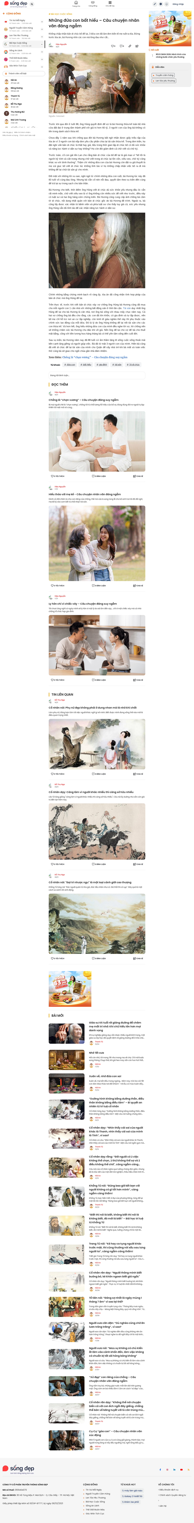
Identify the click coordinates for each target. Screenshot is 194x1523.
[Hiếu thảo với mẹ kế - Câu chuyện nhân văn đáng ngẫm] (97, 543)
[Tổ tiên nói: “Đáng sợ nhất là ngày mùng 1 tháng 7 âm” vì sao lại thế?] (67, 1307)
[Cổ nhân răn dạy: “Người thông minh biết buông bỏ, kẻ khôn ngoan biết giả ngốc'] (67, 1282)
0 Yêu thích (59, 476)
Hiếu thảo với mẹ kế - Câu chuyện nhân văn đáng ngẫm (85, 494)
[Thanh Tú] (91, 1043)
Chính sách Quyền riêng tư (172, 1495)
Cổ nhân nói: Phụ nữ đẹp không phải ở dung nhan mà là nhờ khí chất (93, 708)
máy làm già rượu (133, 1490)
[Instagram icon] (167, 1470)
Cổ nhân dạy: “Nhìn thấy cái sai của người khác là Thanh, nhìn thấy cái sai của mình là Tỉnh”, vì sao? (116, 1131)
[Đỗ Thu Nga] (51, 701)
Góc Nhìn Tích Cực (94, 1513)
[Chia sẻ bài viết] (155, 4)
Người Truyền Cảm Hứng (97, 1493)
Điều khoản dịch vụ (168, 1489)
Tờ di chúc (134, 364)
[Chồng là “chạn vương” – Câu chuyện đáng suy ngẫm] (97, 441)
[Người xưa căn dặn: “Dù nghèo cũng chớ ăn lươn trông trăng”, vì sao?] (67, 1332)
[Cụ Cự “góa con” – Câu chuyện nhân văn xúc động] (67, 1440)
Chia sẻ (139, 476)
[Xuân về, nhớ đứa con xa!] (67, 1083)
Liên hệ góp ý (8, 132)
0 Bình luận (100, 476)
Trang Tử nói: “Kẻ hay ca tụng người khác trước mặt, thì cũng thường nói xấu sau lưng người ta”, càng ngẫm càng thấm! (117, 1247)
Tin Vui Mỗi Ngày (93, 1489)
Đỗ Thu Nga (60, 700)
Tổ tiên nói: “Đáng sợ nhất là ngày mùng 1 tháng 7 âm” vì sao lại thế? (115, 1300)
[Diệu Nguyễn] (51, 393)
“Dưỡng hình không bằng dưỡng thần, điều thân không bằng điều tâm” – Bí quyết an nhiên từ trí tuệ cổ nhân (116, 1102)
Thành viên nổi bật (17, 73)
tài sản (117, 364)
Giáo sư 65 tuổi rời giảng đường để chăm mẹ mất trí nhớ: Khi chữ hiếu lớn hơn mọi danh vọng (115, 1026)
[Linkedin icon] (174, 1470)
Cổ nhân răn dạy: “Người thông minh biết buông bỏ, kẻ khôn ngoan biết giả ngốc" (115, 1275)
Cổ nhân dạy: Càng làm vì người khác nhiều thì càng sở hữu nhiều (91, 792)
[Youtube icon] (181, 1470)
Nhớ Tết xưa (96, 1053)
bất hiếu (87, 364)
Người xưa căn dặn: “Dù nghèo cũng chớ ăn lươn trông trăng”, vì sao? (117, 1325)
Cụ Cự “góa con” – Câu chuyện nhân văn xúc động (115, 1433)
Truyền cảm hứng (164, 75)
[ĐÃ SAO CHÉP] (129, 46)
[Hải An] (91, 1065)
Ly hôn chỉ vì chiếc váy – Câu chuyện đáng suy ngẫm (83, 604)
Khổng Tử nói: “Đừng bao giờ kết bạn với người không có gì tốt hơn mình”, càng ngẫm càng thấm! (114, 1189)
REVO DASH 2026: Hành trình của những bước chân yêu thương (171, 56)
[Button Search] (31, 4)
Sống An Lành (92, 1505)
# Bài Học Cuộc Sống (60, 14)
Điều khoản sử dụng (10, 135)
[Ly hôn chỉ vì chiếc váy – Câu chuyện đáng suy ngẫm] (97, 645)
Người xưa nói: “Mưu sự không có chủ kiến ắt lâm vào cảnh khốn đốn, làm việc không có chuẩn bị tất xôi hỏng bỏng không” (116, 1352)
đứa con (70, 364)
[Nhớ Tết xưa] (67, 1060)
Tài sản (127, 308)
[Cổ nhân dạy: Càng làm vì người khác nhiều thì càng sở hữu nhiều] (97, 831)
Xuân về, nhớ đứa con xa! (105, 1076)
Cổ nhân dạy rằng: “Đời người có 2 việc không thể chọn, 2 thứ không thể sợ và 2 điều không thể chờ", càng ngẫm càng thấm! (114, 1160)
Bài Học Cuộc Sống (95, 1501)
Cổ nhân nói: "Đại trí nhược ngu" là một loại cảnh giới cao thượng (90, 882)
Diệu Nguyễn (61, 44)
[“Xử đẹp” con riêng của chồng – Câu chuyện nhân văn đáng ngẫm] (67, 1386)
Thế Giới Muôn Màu (95, 1509)
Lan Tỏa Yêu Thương (95, 1497)
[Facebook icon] (160, 1470)
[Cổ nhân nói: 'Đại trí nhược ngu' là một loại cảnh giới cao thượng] (97, 923)
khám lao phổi (131, 1502)
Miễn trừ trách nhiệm (22, 132)
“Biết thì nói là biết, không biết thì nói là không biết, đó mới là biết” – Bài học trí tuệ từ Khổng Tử (116, 1218)
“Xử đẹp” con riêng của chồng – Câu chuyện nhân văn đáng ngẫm (112, 1379)
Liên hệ (162, 1506)
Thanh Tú (99, 1041)
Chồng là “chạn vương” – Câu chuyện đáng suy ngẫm (94, 357)
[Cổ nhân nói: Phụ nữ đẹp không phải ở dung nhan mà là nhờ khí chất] (97, 744)
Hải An (98, 1064)
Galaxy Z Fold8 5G (133, 1496)
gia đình (103, 364)
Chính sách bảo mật (27, 135)
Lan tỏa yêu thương (165, 80)
